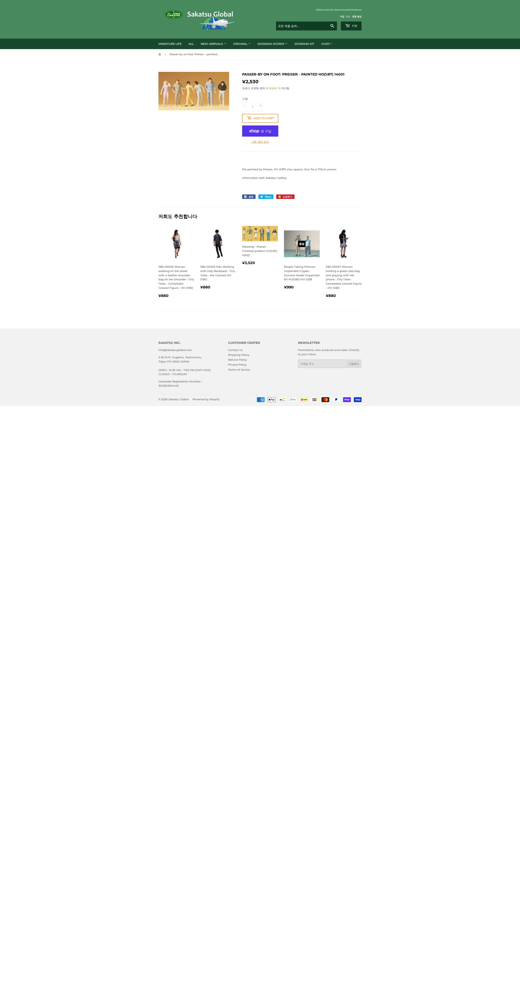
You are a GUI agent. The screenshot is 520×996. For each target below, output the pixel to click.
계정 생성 (357, 16)
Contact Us (235, 350)
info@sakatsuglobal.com (175, 350)
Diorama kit (304, 44)
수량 (245, 99)
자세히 (325, 44)
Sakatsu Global (178, 399)
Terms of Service (239, 369)
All (191, 44)
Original (240, 44)
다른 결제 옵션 (260, 142)
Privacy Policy (237, 364)
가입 (342, 16)
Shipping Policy (238, 354)
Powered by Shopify (206, 399)
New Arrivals (212, 44)
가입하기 (354, 363)
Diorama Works (271, 44)
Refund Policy (237, 359)
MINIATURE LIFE (170, 44)
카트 (354, 26)
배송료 (273, 88)
